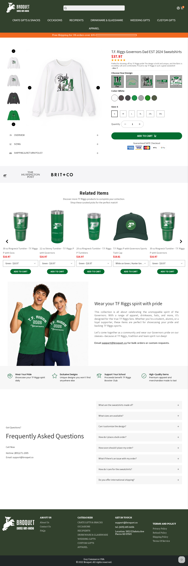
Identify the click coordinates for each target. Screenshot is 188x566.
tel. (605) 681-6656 (124, 527)
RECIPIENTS (76, 20)
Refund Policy (160, 533)
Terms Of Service (161, 541)
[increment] (140, 124)
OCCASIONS (54, 20)
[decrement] (125, 124)
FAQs (43, 531)
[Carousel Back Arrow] (29, 87)
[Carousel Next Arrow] (98, 87)
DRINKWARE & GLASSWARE (107, 20)
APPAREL (94, 28)
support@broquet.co (126, 522)
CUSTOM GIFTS (166, 20)
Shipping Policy (160, 537)
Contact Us (45, 526)
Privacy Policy (160, 529)
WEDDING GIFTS (140, 20)
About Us (44, 522)
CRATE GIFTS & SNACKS (26, 20)
